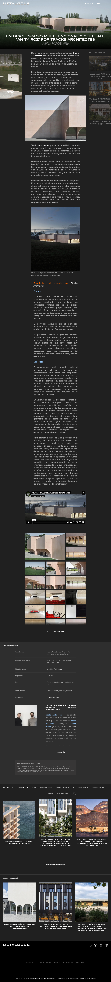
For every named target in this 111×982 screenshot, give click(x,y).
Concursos (83, 787)
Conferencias (98, 787)
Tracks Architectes (40, 145)
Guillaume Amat (53, 697)
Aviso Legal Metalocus (51, 978)
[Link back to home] (16, 3)
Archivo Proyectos (55, 865)
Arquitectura (46, 787)
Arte (34, 787)
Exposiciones (62, 793)
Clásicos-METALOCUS (65, 787)
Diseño (50, 793)
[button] (6, 832)
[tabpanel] (55, 832)
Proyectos (23, 787)
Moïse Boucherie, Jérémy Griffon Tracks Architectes (61, 708)
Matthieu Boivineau (54, 669)
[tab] (23, 788)
